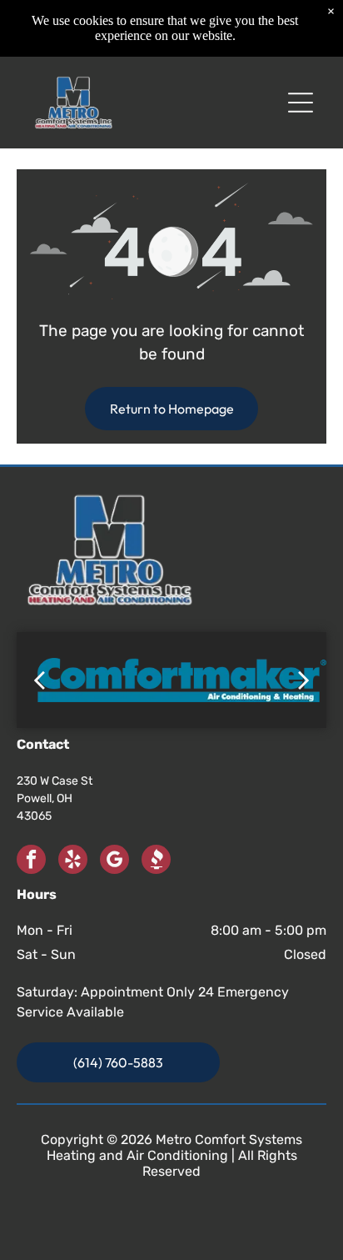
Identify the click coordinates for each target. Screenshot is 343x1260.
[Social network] (156, 861)
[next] (303, 680)
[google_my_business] (114, 861)
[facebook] (31, 861)
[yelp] (72, 861)
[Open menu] (300, 102)
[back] (39, 680)
